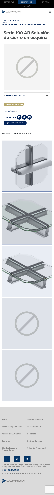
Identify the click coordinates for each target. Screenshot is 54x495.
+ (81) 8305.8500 (10, 470)
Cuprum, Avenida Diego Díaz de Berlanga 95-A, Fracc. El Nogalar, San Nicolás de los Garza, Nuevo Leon (26, 466)
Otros (5, 23)
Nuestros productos (12, 21)
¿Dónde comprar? (15, 123)
